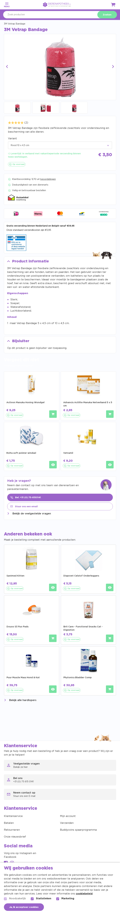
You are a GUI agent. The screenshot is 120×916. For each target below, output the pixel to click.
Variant (12, 138)
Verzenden (67, 823)
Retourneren (12, 830)
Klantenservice (13, 816)
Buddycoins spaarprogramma (78, 830)
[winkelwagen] (113, 5)
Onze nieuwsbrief (15, 836)
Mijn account (68, 816)
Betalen (9, 823)
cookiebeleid (84, 893)
